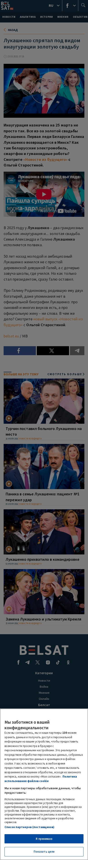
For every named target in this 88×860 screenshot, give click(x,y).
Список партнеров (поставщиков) (29, 827)
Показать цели (44, 851)
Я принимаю (44, 839)
